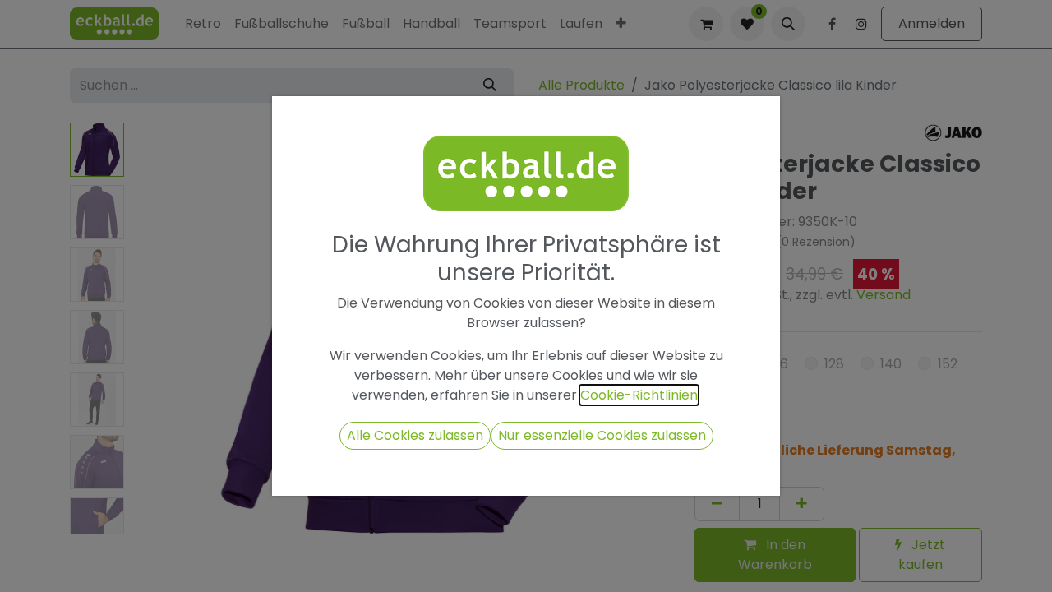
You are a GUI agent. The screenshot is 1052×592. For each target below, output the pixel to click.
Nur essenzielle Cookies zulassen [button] (602, 435)
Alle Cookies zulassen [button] (415, 435)
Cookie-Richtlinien (639, 395)
